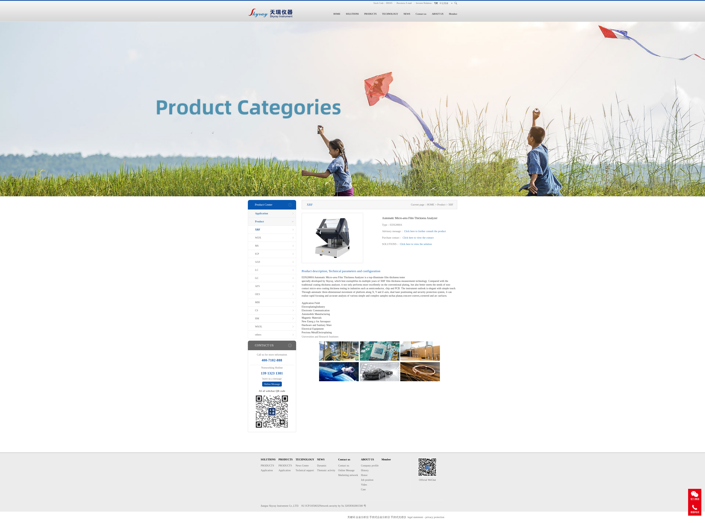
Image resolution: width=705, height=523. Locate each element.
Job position (367, 480)
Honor (364, 475)
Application (261, 213)
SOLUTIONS (352, 13)
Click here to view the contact (418, 237)
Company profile (370, 465)
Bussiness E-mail (404, 3)
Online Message (272, 384)
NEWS (407, 13)
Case (363, 489)
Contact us (421, 13)
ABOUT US (437, 13)
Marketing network (348, 475)
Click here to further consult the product (425, 231)
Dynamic (321, 465)
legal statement (415, 517)
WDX (258, 237)
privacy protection (434, 517)
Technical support (305, 470)
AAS (257, 262)
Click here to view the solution (416, 244)
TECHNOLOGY (390, 13)
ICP (257, 254)
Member (453, 13)
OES (257, 294)
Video (364, 484)
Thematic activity (326, 470)
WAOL (258, 326)
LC (256, 270)
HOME (336, 13)
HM (257, 318)
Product (259, 221)
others (258, 334)
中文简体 (444, 3)
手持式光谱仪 (398, 517)
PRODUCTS (370, 13)
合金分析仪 (362, 517)
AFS (257, 286)
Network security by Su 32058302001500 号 (342, 505)
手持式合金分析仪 (379, 517)
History (365, 470)
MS (257, 245)
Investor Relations (424, 3)
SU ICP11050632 (310, 505)
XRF (257, 229)
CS (256, 310)
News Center (302, 465)
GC (256, 278)
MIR (257, 302)
